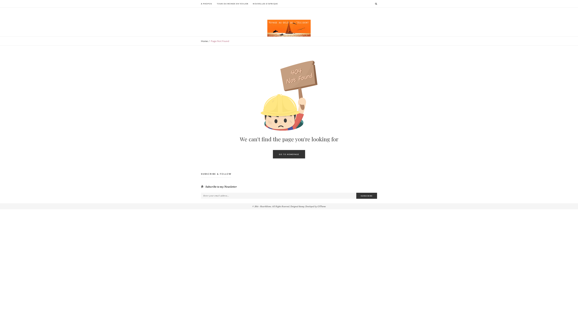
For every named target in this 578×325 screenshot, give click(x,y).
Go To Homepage (289, 154)
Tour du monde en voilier (233, 4)
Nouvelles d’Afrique (265, 4)
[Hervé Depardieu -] (289, 28)
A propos (206, 4)
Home (204, 41)
